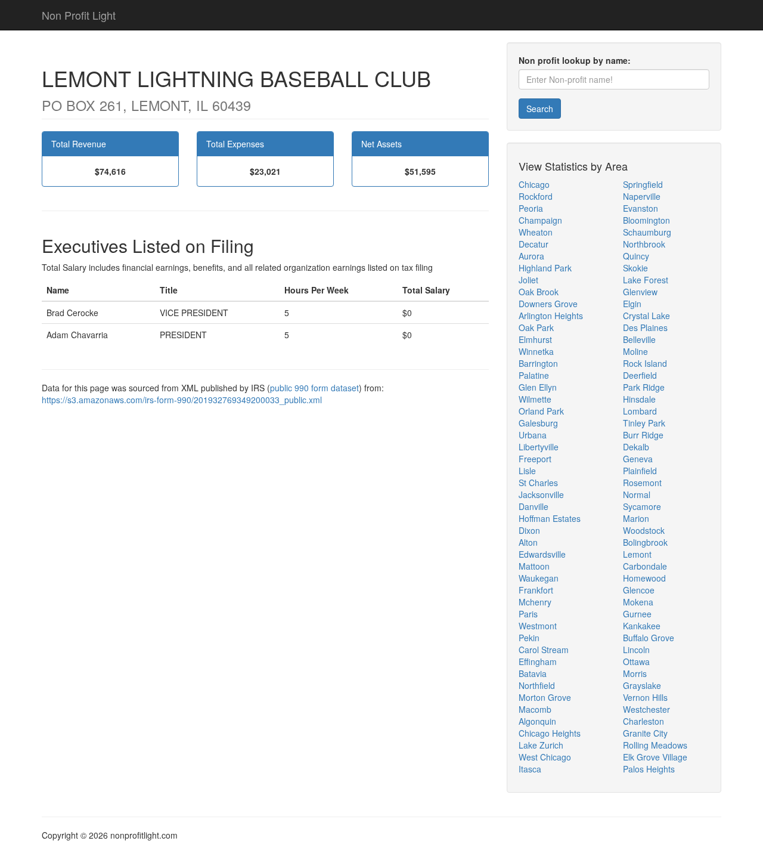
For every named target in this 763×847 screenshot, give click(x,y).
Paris (528, 614)
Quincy (636, 256)
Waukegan (539, 578)
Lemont (637, 554)
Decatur (533, 244)
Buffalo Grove (648, 638)
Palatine (534, 375)
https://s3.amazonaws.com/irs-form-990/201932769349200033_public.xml (182, 400)
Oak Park (536, 327)
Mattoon (534, 566)
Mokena (638, 602)
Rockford (536, 196)
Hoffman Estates (550, 518)
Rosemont (642, 483)
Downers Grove (548, 304)
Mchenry (535, 602)
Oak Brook (539, 292)
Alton (528, 542)
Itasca (530, 769)
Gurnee (637, 614)
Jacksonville (541, 494)
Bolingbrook (645, 542)
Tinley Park (644, 423)
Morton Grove (545, 697)
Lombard (640, 411)
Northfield (537, 685)
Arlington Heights (551, 316)
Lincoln (636, 650)
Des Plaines (645, 327)
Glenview (640, 292)
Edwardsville (542, 554)
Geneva (638, 459)
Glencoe (639, 590)
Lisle (527, 471)
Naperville (641, 196)
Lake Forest (645, 280)
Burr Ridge (643, 435)
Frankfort (536, 590)
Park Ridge (644, 387)
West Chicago (545, 757)
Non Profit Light (79, 15)
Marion (636, 518)
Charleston (643, 721)
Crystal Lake (646, 316)
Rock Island (645, 363)
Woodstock (644, 530)
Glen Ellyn (538, 387)
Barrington (538, 363)
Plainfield (640, 471)
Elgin (632, 304)
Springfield (643, 184)
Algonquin (537, 721)
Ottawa (636, 661)
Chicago (534, 184)
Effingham (538, 661)
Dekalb (636, 447)
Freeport (535, 459)
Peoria (531, 208)
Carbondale (645, 566)
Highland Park (545, 268)
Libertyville (539, 447)
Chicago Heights (550, 733)
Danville (533, 506)
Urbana (533, 435)
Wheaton (536, 232)
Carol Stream (544, 650)
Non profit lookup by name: (575, 60)
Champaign (540, 220)
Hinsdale (639, 399)
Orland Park (541, 411)
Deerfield (640, 375)
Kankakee (641, 626)
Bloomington (646, 220)
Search (539, 109)
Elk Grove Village (655, 757)
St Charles (538, 483)
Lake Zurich (541, 745)
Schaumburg (647, 232)
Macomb (535, 709)
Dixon (529, 530)
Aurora (531, 256)
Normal (636, 494)
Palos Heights (649, 769)
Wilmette (535, 399)
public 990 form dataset (314, 388)
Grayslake (642, 685)
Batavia (533, 673)
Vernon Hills (645, 697)
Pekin (529, 638)
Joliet (528, 280)
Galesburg (538, 423)
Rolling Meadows (655, 745)
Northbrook (644, 244)
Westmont (538, 626)
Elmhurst (535, 339)
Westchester (646, 709)
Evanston (640, 208)
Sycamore (642, 506)
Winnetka (536, 351)
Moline (635, 351)
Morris (635, 673)
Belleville (639, 339)
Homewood (644, 578)
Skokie (635, 268)
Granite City (645, 733)
